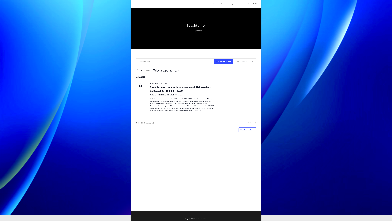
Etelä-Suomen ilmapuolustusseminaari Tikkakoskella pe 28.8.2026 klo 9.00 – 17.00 (181, 89)
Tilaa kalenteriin (246, 130)
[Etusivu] (191, 31)
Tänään (148, 70)
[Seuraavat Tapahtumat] (141, 70)
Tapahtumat (198, 31)
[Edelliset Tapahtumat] (137, 70)
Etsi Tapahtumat (223, 62)
